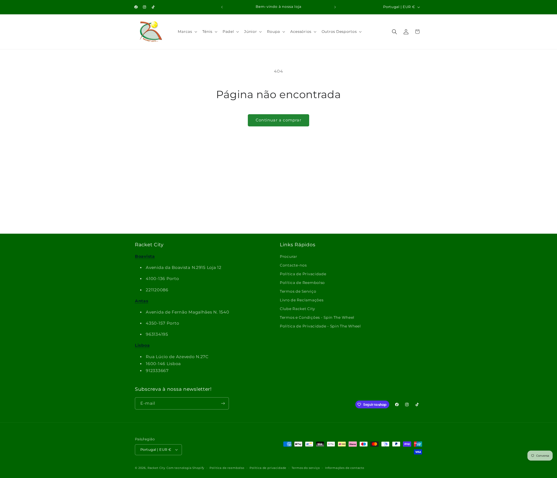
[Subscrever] (223, 403)
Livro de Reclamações (301, 300)
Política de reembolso (227, 468)
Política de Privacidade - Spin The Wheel (320, 326)
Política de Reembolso (302, 282)
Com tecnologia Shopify (185, 468)
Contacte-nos (293, 265)
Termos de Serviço (298, 291)
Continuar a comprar (278, 120)
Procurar (288, 256)
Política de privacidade (268, 468)
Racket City (156, 468)
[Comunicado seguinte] (335, 7)
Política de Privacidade (303, 274)
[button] (187, 31)
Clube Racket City (297, 309)
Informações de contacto (344, 468)
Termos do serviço (306, 468)
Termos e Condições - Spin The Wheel (317, 317)
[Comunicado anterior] (222, 7)
